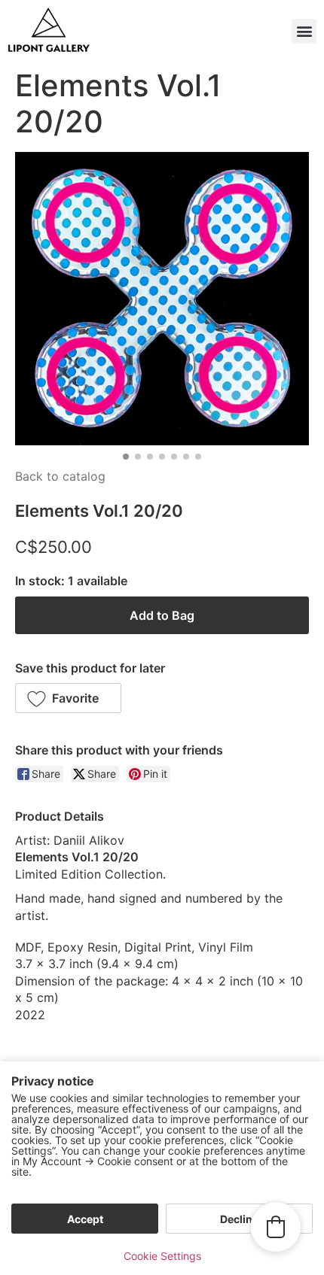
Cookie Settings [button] (162, 1255)
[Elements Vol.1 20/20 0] (162, 298)
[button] (304, 31)
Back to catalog (60, 476)
